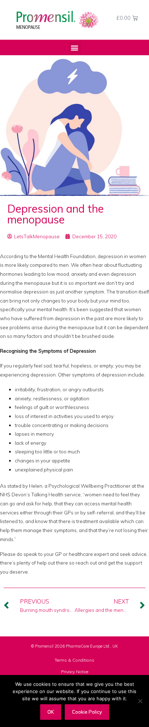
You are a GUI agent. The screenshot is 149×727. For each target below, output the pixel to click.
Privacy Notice (74, 671)
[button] (75, 47)
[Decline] (140, 701)
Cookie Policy (87, 712)
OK (50, 712)
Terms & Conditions (74, 660)
